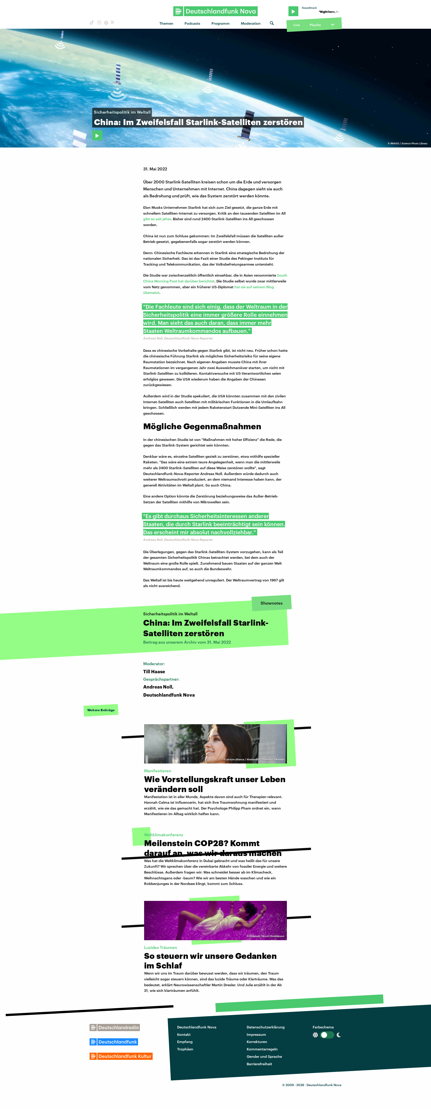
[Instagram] (98, 23)
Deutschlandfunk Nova (196, 1027)
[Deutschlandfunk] (112, 23)
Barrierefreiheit (259, 1064)
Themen (166, 23)
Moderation (251, 23)
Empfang (185, 1041)
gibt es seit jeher (157, 219)
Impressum (256, 1034)
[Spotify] (105, 23)
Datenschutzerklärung (266, 1027)
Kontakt (184, 1034)
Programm (220, 23)
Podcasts (192, 23)
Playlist (315, 25)
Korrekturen (257, 1041)
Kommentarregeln (262, 1049)
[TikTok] (91, 23)
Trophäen (185, 1049)
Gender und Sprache (264, 1056)
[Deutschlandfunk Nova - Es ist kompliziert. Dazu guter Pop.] (215, 11)
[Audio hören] (97, 135)
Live (296, 25)
